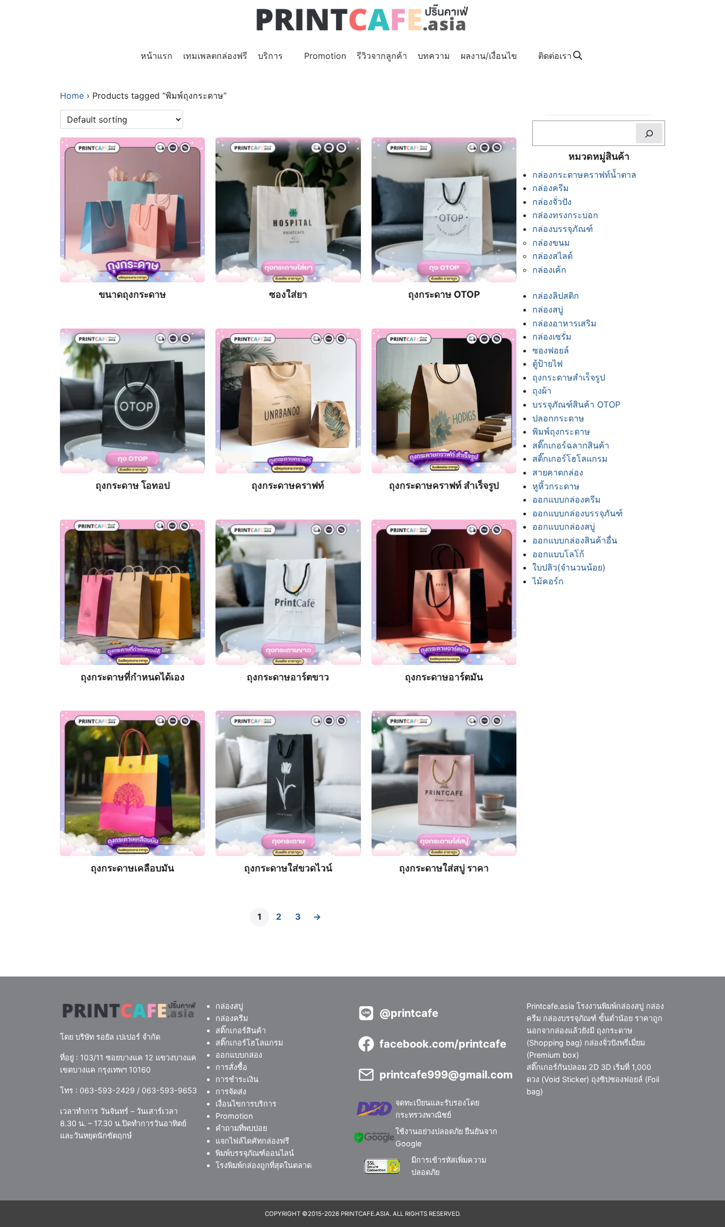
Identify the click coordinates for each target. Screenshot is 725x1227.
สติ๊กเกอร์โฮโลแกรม (570, 458)
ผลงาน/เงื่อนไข (489, 55)
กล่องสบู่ (547, 309)
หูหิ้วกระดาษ (556, 486)
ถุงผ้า (541, 390)
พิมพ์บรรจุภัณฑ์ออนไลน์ (254, 1152)
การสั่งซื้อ (231, 1067)
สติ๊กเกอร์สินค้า (240, 1030)
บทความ (434, 55)
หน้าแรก (156, 55)
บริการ (270, 55)
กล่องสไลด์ (552, 255)
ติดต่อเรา (555, 55)
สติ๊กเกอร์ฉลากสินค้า (570, 445)
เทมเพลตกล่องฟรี (215, 55)
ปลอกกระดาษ (558, 418)
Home (72, 95)
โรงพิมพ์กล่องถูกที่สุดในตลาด (263, 1164)
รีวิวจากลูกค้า (382, 55)
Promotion (325, 55)
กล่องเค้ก (549, 269)
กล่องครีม (550, 188)
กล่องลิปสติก (555, 295)
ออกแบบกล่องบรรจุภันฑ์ (577, 513)
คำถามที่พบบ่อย (241, 1128)
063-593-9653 (169, 1090)
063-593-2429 (107, 1090)
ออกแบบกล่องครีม (566, 499)
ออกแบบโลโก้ (558, 554)
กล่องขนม (551, 242)
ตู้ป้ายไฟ (547, 363)
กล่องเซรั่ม (552, 336)
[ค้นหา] (649, 133)
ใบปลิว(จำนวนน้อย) (569, 567)
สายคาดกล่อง (557, 472)
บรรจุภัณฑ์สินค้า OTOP (576, 404)
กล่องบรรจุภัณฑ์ (562, 228)
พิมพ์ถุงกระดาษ (561, 431)
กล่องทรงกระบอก (565, 215)
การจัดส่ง (230, 1091)
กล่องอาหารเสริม (564, 323)
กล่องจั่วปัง (552, 201)
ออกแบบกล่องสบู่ (563, 526)
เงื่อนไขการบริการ (246, 1103)
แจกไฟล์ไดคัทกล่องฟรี (252, 1140)
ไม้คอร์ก (548, 581)
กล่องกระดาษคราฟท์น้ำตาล (584, 174)
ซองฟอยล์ (550, 350)
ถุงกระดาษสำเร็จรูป (568, 377)
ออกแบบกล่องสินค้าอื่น (574, 540)
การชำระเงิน (236, 1079)
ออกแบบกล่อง (238, 1054)
